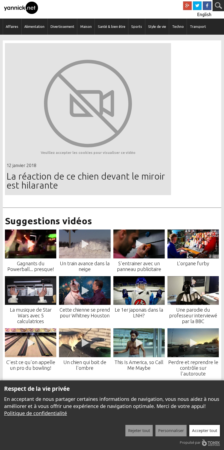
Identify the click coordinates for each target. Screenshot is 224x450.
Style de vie (157, 26)
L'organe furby (193, 263)
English (204, 14)
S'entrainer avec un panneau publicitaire (139, 266)
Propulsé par (190, 442)
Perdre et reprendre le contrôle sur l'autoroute (193, 367)
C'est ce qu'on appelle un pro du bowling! (30, 365)
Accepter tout (204, 430)
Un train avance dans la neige (85, 266)
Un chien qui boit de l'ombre (84, 365)
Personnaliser (171, 430)
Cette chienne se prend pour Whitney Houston (85, 312)
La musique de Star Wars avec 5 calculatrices (31, 315)
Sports (136, 26)
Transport (198, 26)
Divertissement (62, 26)
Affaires (12, 26)
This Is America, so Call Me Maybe (138, 365)
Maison (86, 26)
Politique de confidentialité (35, 413)
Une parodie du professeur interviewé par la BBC (193, 315)
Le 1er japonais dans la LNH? (139, 312)
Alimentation (34, 26)
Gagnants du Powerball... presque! (30, 266)
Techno (178, 26)
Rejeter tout (139, 430)
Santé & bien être (111, 26)
